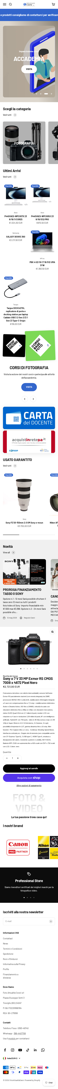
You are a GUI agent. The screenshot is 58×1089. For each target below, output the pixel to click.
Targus (15, 304)
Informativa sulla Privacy (14, 964)
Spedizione (8, 954)
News (5, 943)
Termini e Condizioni (12, 949)
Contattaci (8, 938)
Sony (24, 519)
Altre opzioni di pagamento (29, 785)
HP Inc (42, 258)
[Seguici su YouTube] (20, 1050)
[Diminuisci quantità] (7, 758)
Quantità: (7, 752)
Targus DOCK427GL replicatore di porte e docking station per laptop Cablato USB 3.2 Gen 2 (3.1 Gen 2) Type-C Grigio (16, 314)
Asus (15, 213)
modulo (12, 1038)
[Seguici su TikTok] (28, 1050)
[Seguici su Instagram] (13, 1050)
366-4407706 (20, 1033)
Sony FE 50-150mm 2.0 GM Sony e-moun (24, 522)
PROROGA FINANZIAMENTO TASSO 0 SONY (22, 591)
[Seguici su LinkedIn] (35, 1050)
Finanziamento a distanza (10, 976)
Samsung (15, 233)
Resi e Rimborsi (10, 959)
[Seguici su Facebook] (5, 1050)
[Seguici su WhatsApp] (43, 1050)
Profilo (6, 969)
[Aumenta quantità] (18, 758)
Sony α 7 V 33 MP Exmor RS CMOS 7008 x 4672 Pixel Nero (28, 680)
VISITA (29, 69)
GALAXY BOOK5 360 (15, 236)
